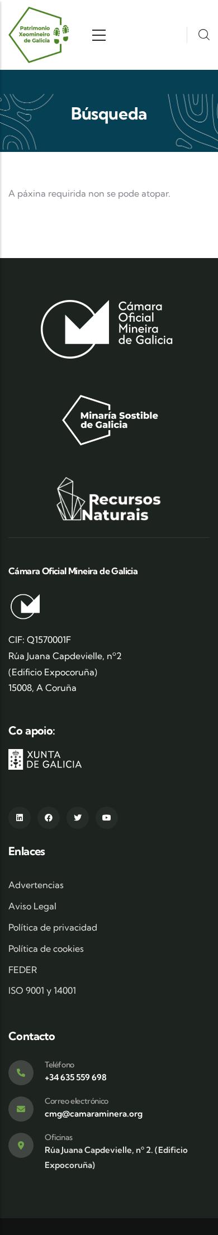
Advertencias (36, 884)
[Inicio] (39, 35)
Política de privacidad (52, 927)
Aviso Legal (32, 906)
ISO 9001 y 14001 (42, 990)
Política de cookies (46, 948)
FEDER (22, 969)
